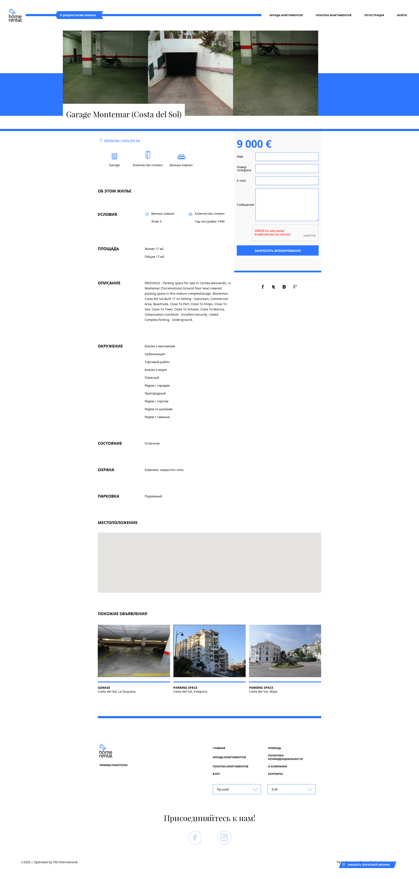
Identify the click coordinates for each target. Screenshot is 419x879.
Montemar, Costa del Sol (122, 140)
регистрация (374, 15)
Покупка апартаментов (333, 15)
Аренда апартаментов (286, 15)
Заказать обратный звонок (369, 865)
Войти (402, 15)
